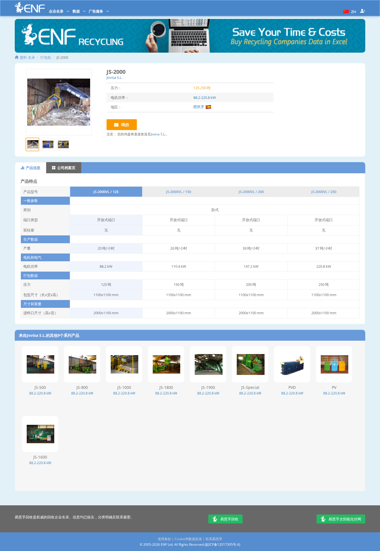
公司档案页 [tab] (65, 167)
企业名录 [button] (56, 11)
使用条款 (164, 539)
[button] (349, 11)
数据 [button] (77, 11)
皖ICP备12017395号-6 (222, 544)
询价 (124, 124)
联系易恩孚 (214, 539)
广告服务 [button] (96, 11)
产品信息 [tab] (32, 167)
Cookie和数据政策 (188, 539)
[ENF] (30, 7)
